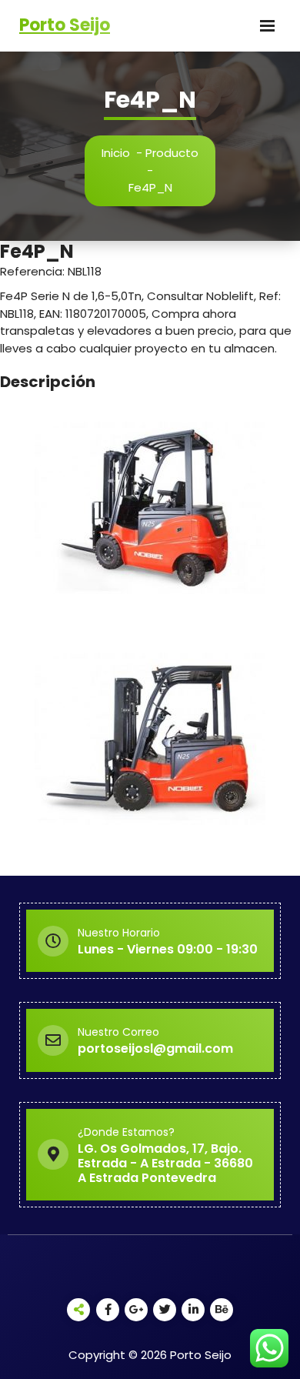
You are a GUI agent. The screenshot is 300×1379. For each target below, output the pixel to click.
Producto (171, 153)
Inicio (116, 153)
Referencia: (34, 271)
